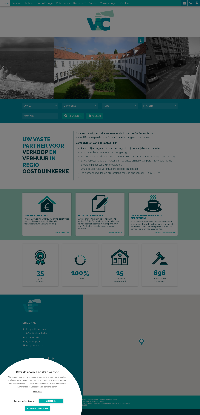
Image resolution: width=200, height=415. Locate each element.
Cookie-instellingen (24, 401)
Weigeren (51, 401)
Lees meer (37, 391)
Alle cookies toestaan (37, 408)
